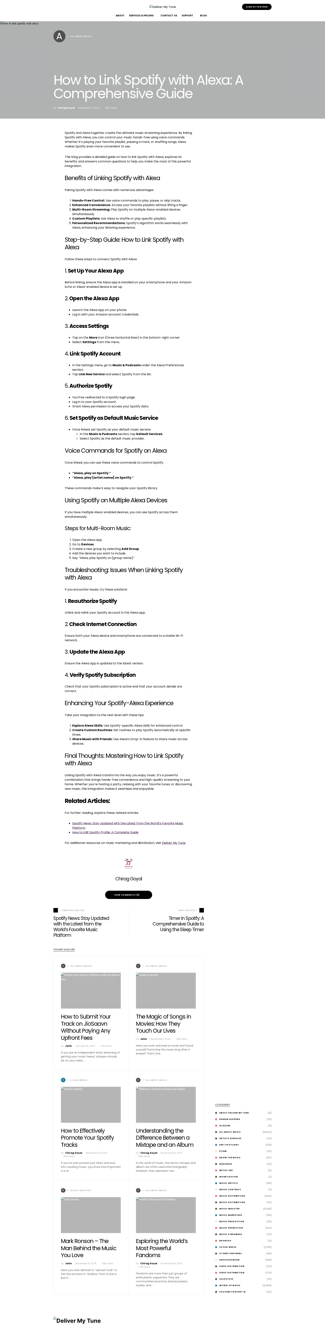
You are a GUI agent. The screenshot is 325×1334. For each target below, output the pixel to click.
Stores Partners (230, 1253)
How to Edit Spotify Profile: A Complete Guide (105, 832)
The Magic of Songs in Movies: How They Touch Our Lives (163, 1024)
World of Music (230, 1285)
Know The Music (230, 1157)
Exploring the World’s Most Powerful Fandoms (162, 1248)
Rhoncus (225, 1240)
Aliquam (224, 1125)
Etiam (223, 1151)
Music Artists (228, 1183)
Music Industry (229, 1208)
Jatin (68, 1045)
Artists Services (230, 1138)
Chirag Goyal (66, 107)
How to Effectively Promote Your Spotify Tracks (87, 1138)
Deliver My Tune (173, 843)
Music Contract (230, 1189)
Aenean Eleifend (229, 1119)
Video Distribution (232, 1266)
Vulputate (226, 1279)
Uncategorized (229, 1259)
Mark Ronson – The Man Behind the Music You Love (88, 1248)
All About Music (230, 1132)
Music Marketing (230, 1215)
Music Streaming (230, 1234)
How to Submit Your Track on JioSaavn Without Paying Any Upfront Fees (86, 1027)
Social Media (227, 1247)
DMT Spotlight (229, 1144)
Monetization (228, 1176)
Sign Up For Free (257, 6)
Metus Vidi (226, 1170)
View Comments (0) (127, 895)
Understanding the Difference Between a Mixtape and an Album (164, 1138)
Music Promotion (231, 1227)
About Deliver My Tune (234, 1112)
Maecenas (225, 1164)
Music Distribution (232, 1196)
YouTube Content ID (232, 1291)
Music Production (231, 1221)
